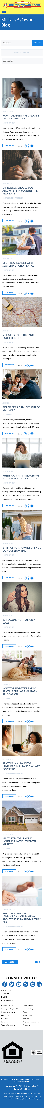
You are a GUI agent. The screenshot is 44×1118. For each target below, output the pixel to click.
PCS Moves (7, 414)
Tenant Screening (8, 1025)
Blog (4, 997)
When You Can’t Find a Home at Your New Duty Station (20, 477)
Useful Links (7, 1006)
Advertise (6, 993)
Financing (26, 1025)
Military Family (28, 1015)
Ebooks (25, 1012)
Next (37, 962)
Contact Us (10, 1086)
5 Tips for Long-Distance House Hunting (18, 336)
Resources (7, 1000)
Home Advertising (8, 1012)
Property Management (12, 198)
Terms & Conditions (22, 1089)
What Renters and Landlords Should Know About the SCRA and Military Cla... (21, 918)
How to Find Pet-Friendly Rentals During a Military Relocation (19, 691)
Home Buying (28, 1006)
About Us (6, 990)
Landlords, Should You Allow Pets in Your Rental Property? (20, 190)
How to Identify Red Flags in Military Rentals (21, 117)
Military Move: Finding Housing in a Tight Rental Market (19, 841)
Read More (9, 145)
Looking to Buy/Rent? (9, 1009)
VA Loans (4, 1019)
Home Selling (28, 1009)
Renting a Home (9, 123)
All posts (9, 962)
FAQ (20, 1086)
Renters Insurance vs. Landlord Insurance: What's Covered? (21, 766)
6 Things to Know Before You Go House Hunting (21, 549)
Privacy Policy (30, 1086)
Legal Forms (5, 1022)
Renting (26, 1019)
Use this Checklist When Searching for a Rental (18, 264)
